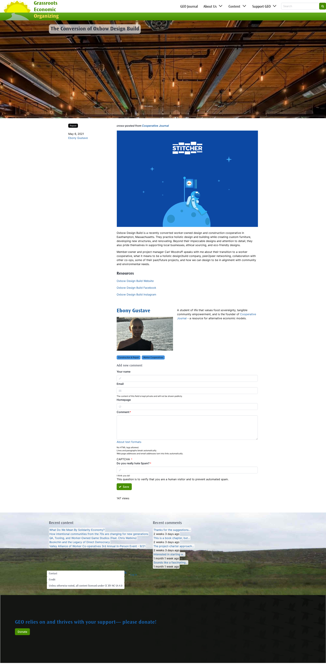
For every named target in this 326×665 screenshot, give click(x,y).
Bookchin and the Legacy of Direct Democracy (79, 542)
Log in (133, 574)
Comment (123, 412)
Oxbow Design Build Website (135, 281)
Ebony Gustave (78, 138)
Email (120, 383)
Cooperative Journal (155, 125)
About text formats (129, 442)
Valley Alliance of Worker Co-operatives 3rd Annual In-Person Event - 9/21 (97, 546)
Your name (123, 371)
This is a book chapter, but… (171, 538)
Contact (53, 573)
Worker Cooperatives (153, 357)
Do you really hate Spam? (133, 463)
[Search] (322, 6)
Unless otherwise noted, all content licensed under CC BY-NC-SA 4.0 (85, 586)
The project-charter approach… (173, 546)
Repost (73, 125)
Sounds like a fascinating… (170, 562)
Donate (22, 631)
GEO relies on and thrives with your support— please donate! (86, 622)
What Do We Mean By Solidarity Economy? (77, 530)
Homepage (124, 399)
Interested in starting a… (169, 554)
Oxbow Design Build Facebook (136, 287)
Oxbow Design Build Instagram (136, 294)
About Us (210, 7)
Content (234, 7)
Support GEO (261, 7)
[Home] (17, 10)
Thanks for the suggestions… (172, 530)
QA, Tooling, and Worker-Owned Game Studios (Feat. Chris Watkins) (93, 538)
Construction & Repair (128, 357)
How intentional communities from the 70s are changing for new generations (98, 534)
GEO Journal (189, 7)
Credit (52, 579)
